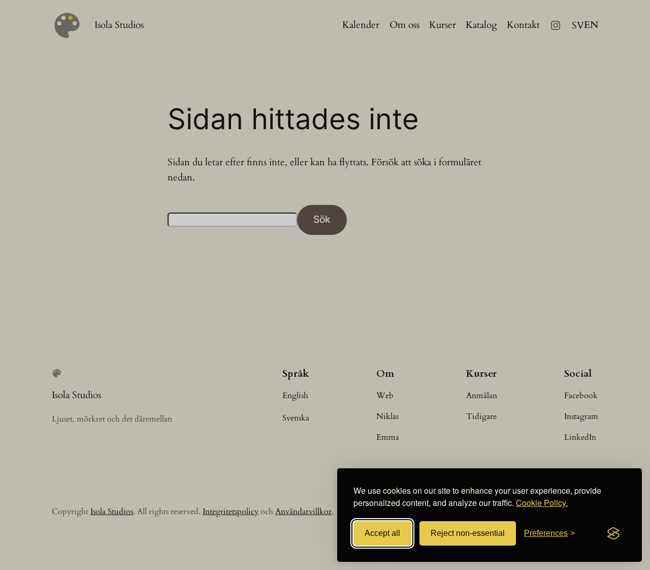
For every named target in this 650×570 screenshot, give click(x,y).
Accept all (382, 533)
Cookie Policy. (542, 502)
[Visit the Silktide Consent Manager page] (613, 533)
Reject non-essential (468, 533)
